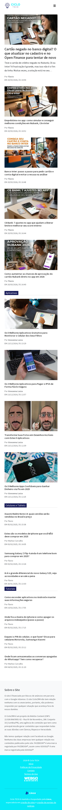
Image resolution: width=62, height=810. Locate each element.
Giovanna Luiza (15, 340)
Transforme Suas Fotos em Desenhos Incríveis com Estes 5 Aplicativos (29, 436)
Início (31, 763)
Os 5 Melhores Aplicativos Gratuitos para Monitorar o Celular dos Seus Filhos (26, 334)
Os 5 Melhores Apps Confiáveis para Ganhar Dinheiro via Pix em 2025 (27, 488)
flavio (11, 76)
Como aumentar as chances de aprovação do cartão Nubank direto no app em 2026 (29, 275)
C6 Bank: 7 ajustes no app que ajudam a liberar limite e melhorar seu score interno (29, 224)
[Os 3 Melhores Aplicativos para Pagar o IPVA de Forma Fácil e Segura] (31, 365)
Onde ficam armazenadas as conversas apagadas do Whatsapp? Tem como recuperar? (31, 658)
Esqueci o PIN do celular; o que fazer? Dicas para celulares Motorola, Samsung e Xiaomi (30, 638)
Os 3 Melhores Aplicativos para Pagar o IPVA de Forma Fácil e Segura (29, 385)
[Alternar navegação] (54, 5)
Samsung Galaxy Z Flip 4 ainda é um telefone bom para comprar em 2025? (31, 555)
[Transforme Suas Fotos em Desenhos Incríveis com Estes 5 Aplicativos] (31, 416)
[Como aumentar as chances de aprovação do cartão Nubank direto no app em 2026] (31, 255)
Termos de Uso (31, 774)
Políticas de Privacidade (31, 767)
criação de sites (28, 802)
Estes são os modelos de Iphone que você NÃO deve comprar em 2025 (29, 535)
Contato (31, 770)
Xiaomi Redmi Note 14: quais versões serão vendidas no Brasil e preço (27, 515)
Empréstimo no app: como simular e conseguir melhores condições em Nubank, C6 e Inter (29, 122)
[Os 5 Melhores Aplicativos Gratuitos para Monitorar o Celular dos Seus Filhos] (31, 314)
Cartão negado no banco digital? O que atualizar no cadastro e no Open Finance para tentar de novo (30, 53)
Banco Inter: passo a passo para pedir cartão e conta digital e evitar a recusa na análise (29, 173)
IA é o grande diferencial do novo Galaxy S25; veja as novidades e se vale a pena (31, 574)
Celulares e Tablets (15, 505)
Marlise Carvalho (15, 540)
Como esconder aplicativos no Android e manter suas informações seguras (30, 599)
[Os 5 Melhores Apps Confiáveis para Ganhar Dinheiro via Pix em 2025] (31, 467)
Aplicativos (11, 292)
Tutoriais (10, 588)
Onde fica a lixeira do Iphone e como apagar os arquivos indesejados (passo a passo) (29, 618)
